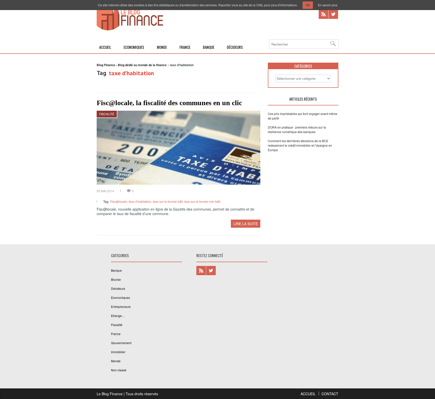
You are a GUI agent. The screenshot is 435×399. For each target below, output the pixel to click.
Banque (208, 47)
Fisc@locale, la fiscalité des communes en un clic (169, 103)
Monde (162, 47)
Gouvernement (121, 343)
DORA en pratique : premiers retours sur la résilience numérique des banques (297, 129)
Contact (329, 393)
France (184, 47)
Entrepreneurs (121, 306)
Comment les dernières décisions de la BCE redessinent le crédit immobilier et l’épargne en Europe (300, 145)
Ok (308, 5)
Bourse (116, 279)
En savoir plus (327, 5)
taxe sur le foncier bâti (168, 201)
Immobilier (118, 352)
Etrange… (118, 315)
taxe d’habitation (140, 201)
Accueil (105, 47)
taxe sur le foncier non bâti (202, 201)
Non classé (118, 370)
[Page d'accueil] (130, 29)
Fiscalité (106, 114)
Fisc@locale (118, 201)
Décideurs (235, 47)
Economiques (134, 47)
